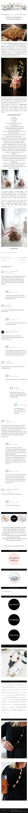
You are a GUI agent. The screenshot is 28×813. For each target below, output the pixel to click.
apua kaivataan (21, 697)
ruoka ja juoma (6, 252)
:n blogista (4, 44)
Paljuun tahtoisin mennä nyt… (6, 259)
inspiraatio (23, 699)
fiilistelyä (18, 695)
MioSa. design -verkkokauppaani (17, 533)
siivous (20, 689)
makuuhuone (12, 692)
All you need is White (11, 810)
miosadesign (8, 685)
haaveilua (24, 692)
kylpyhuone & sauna (9, 704)
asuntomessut (8, 707)
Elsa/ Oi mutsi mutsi (12, 331)
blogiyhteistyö (13, 697)
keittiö (14, 687)
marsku (8, 305)
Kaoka (7, 420)
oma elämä (17, 710)
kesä (9, 702)
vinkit (11, 699)
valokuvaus (24, 710)
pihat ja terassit (21, 704)
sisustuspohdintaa (7, 687)
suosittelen (13, 252)
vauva (15, 704)
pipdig (25, 811)
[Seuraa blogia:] (14, 610)
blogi (13, 685)
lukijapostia (17, 684)
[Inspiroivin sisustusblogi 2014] (14, 583)
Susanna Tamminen (11, 489)
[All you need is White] (14, 5)
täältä (19, 102)
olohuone (16, 689)
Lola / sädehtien (11, 271)
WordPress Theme (16, 811)
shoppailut (23, 702)
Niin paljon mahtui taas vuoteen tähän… (21, 260)
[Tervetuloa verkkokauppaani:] (14, 521)
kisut (3, 704)
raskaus (4, 702)
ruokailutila (16, 699)
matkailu (3, 699)
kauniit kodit (9, 689)
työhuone (17, 687)
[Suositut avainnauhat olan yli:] (14, 758)
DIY (7, 699)
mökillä (16, 707)
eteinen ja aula (18, 692)
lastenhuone (10, 710)
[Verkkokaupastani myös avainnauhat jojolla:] (14, 676)
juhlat (3, 707)
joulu (21, 685)
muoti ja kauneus (11, 695)
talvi (9, 699)
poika (12, 707)
